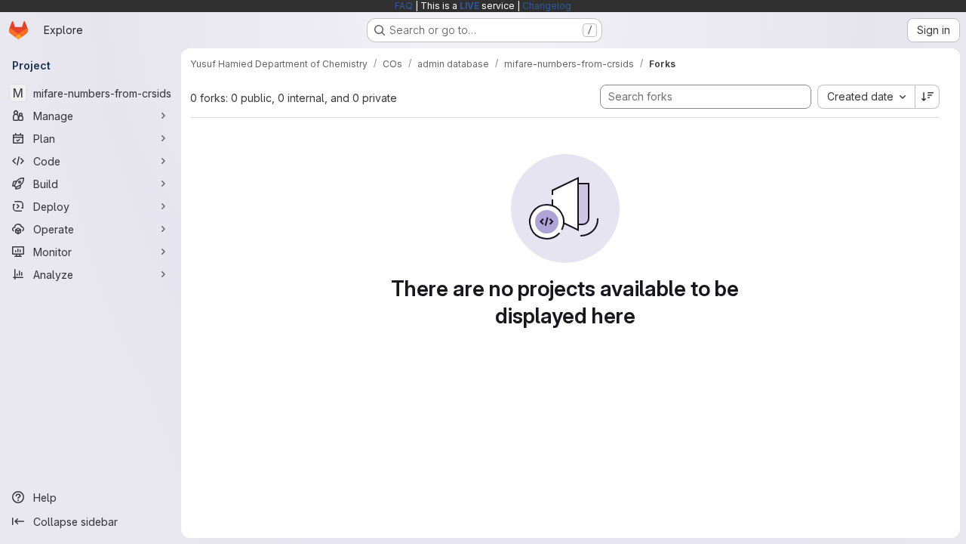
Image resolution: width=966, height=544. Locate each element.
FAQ (404, 5)
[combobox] (866, 97)
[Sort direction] (927, 97)
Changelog (546, 5)
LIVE (469, 5)
